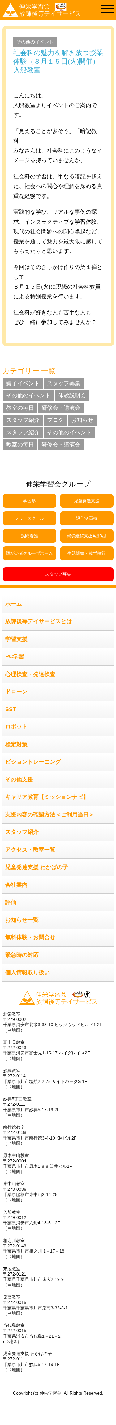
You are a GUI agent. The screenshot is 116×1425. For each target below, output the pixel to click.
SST (10, 709)
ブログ (55, 420)
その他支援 (19, 779)
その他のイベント (35, 41)
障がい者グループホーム (29, 553)
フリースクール (29, 518)
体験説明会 (72, 395)
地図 (16, 1030)
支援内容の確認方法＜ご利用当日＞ (49, 814)
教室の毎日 (20, 408)
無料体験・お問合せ (30, 937)
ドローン (16, 691)
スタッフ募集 (63, 383)
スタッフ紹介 (23, 420)
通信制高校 (86, 518)
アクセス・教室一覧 (30, 850)
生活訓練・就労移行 (86, 553)
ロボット (16, 727)
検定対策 (16, 744)
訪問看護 (29, 535)
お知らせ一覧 (22, 920)
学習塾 (29, 500)
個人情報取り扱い (27, 972)
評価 (10, 902)
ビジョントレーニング (33, 762)
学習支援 (16, 639)
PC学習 (14, 656)
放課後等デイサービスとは (38, 621)
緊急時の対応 (22, 955)
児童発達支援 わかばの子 (36, 867)
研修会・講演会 (60, 408)
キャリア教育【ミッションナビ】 (47, 797)
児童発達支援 (86, 500)
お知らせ (82, 420)
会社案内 (16, 885)
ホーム (13, 604)
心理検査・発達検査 (30, 674)
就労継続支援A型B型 (86, 535)
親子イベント (23, 383)
